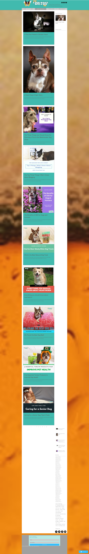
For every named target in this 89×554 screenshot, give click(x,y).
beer (60, 508)
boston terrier (57, 509)
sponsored (63, 524)
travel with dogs (60, 525)
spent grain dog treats (59, 524)
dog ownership (58, 518)
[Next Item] (64, 18)
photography (61, 521)
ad (63, 505)
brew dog (61, 509)
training (57, 525)
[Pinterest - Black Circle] (66, 2)
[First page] (31, 427)
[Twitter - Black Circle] (64, 2)
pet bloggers (57, 521)
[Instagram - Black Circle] (63, 2)
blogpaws (63, 508)
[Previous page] (33, 427)
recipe (64, 521)
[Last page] (46, 427)
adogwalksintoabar (58, 506)
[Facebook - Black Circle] (62, 2)
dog (56, 515)
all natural (62, 506)
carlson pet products (58, 512)
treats (64, 525)
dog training (61, 518)
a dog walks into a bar (60, 505)
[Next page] (44, 427)
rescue (56, 522)
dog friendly (58, 515)
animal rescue (57, 508)
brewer (64, 509)
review (59, 522)
